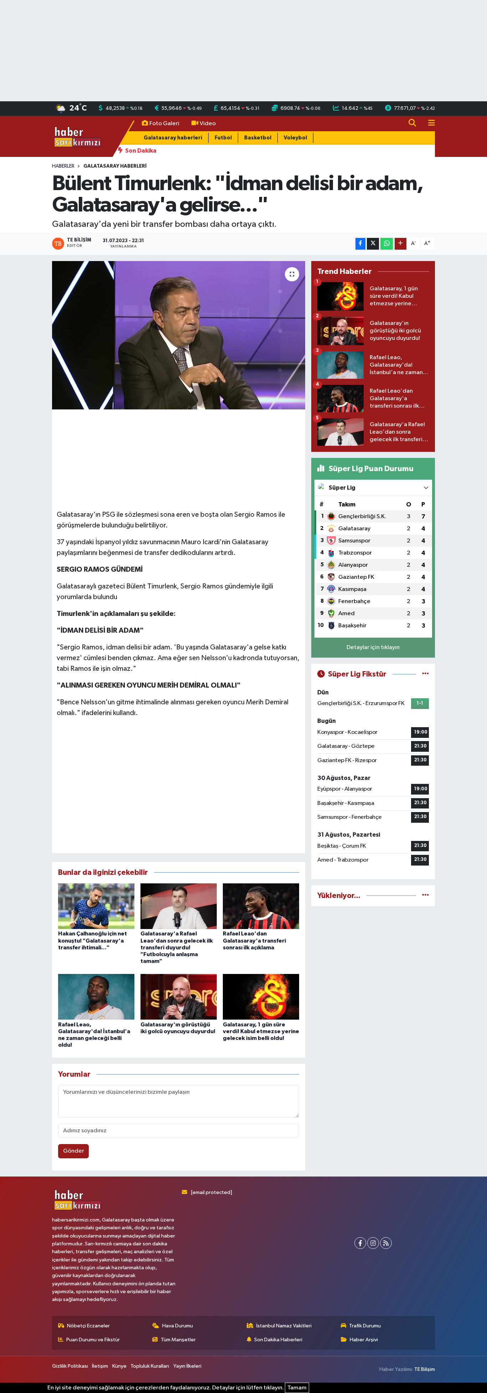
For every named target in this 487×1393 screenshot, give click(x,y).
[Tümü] (425, 896)
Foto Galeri (164, 124)
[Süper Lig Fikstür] (425, 674)
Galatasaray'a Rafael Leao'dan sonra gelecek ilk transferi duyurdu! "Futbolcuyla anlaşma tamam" (176, 947)
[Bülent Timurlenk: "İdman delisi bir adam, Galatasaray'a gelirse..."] (179, 335)
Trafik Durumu (365, 1325)
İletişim (100, 1366)
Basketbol (257, 138)
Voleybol (295, 138)
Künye (119, 1366)
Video (208, 124)
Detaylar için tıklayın (373, 647)
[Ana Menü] (428, 123)
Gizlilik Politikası (70, 1366)
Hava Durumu (177, 1325)
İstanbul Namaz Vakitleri (284, 1325)
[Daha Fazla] (400, 244)
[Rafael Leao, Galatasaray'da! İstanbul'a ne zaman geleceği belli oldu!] (96, 997)
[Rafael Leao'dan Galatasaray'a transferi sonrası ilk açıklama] (261, 906)
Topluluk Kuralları (149, 1366)
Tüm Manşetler (178, 1339)
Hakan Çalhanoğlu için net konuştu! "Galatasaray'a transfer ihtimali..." (92, 940)
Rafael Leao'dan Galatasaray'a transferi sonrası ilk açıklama (254, 940)
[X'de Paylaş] (373, 244)
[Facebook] (360, 1243)
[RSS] (386, 1243)
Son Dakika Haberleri (278, 1339)
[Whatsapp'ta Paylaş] (386, 244)
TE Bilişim (424, 1369)
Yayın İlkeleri (187, 1366)
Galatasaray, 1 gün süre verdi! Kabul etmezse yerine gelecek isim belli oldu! (261, 1031)
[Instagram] (373, 1243)
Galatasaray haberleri (173, 138)
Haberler (63, 166)
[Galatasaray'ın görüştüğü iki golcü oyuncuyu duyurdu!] (178, 997)
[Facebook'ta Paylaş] (360, 244)
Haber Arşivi (364, 1339)
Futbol (223, 138)
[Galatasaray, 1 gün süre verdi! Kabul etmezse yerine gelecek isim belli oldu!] (261, 997)
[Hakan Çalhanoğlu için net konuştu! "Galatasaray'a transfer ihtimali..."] (96, 906)
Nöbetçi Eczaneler (88, 1325)
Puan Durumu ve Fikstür (93, 1339)
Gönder (73, 1151)
